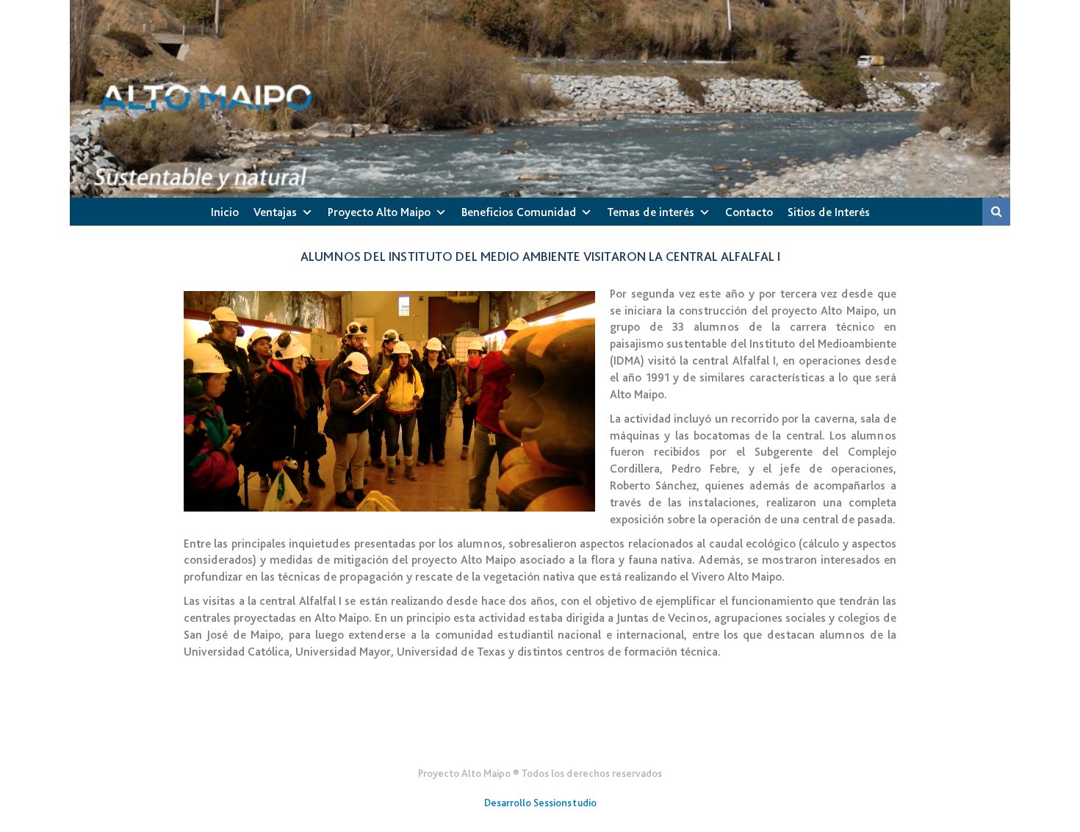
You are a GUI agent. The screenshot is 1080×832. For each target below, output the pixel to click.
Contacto (749, 212)
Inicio (225, 212)
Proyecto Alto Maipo (379, 212)
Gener (540, 737)
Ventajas (275, 212)
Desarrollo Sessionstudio (540, 802)
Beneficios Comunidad (518, 212)
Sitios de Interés (829, 212)
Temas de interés (650, 212)
